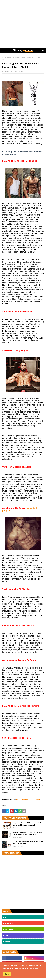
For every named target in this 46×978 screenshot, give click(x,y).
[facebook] (12, 958)
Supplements (10, 929)
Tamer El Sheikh (9, 71)
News (7, 917)
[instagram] (34, 958)
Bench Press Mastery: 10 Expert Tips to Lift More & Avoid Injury (28, 843)
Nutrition (9, 923)
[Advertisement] (23, 24)
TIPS (8, 57)
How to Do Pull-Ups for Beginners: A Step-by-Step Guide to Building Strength (27, 833)
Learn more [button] (33, 968)
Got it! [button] (7, 974)
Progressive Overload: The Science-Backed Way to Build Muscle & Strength (28, 824)
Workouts (9, 942)
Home (4, 57)
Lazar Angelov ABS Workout (28, 800)
